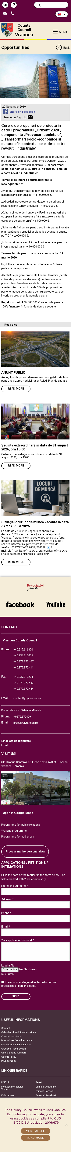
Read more (16, 388)
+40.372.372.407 (23, 661)
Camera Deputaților (46, 1086)
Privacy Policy (8, 1060)
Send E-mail (6, 13)
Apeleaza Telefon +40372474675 (14, 13)
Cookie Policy (8, 1056)
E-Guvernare (7, 1095)
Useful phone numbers (13, 1052)
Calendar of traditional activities (18, 1032)
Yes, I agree (35, 1131)
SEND (16, 996)
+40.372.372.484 (23, 688)
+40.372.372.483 (23, 683)
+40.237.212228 (23, 676)
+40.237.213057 (23, 655)
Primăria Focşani (45, 1091)
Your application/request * (17, 940)
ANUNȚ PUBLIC (13, 372)
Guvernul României (46, 1095)
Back (66, 48)
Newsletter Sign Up (14, 117)
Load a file (7, 965)
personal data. (26, 985)
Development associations (16, 1044)
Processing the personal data (25, 851)
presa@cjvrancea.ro (25, 722)
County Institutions (11, 1036)
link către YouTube (55, 602)
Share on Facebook (22, 111)
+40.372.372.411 (23, 667)
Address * (7, 899)
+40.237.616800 (23, 649)
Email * (5, 926)
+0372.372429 (22, 716)
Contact (5, 1028)
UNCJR (5, 1082)
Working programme (14, 830)
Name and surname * (14, 885)
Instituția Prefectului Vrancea (12, 1088)
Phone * (6, 913)
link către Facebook (20, 602)
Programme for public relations (20, 824)
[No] (66, 1125)
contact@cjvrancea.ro (27, 698)
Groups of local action (13, 1048)
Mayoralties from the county (16, 1040)
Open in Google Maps (18, 813)
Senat (39, 1082)
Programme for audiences (17, 836)
